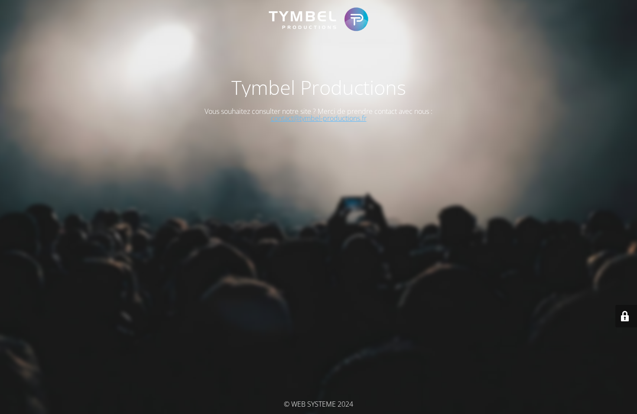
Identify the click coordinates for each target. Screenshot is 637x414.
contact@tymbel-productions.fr (319, 118)
